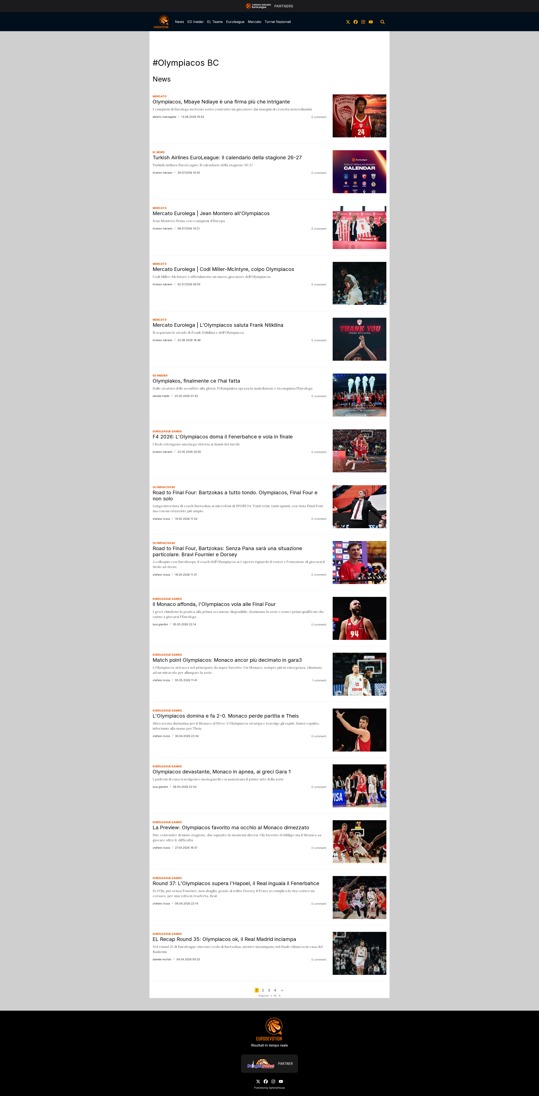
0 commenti (318, 117)
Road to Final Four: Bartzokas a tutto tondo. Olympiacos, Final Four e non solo (235, 495)
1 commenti (319, 680)
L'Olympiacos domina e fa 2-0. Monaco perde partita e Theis (226, 716)
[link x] (348, 22)
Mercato (254, 22)
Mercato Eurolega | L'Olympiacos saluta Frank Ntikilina (218, 325)
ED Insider (195, 22)
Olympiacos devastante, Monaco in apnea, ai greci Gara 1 (222, 772)
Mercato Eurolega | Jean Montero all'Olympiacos (211, 213)
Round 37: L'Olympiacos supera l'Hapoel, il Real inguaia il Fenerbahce (236, 883)
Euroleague (235, 22)
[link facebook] (355, 22)
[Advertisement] (269, 40)
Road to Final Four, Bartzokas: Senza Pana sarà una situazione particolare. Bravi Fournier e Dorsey (227, 551)
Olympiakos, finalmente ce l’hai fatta (196, 381)
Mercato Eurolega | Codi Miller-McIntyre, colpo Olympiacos (223, 269)
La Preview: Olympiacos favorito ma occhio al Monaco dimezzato (231, 827)
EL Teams (215, 22)
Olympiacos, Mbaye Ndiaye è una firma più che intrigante (221, 102)
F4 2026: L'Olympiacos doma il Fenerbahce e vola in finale (223, 437)
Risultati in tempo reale (269, 1045)
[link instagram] (363, 22)
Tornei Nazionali (278, 22)
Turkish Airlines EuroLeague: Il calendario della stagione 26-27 (227, 157)
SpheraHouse (277, 1087)
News (179, 22)
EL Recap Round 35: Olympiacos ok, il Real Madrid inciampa (224, 939)
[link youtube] (371, 22)
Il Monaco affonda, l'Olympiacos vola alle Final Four (214, 604)
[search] (382, 22)
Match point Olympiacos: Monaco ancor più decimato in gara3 (227, 660)
